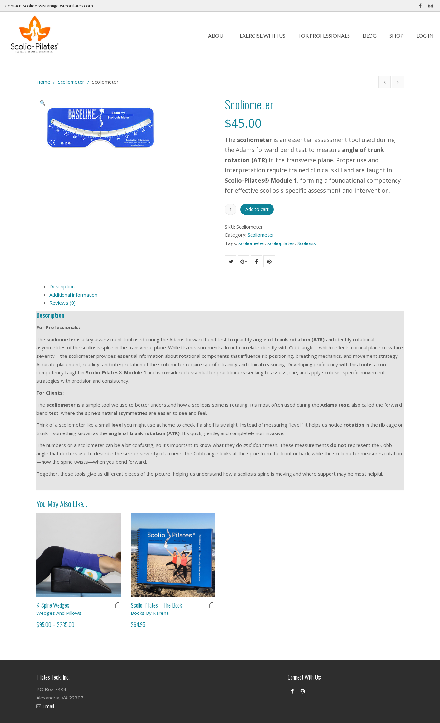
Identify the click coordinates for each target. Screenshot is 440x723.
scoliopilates (281, 243)
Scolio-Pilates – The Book (156, 605)
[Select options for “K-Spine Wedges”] (118, 605)
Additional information (73, 294)
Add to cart (257, 209)
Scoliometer (71, 82)
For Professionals (324, 36)
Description (62, 286)
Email (48, 706)
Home (43, 82)
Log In (425, 36)
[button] (44, 104)
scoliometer (251, 243)
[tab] (226, 286)
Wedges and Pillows (58, 613)
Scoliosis (306, 243)
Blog (370, 36)
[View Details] (78, 555)
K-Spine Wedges (52, 605)
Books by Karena (150, 613)
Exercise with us (262, 36)
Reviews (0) (62, 303)
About (217, 36)
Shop (396, 36)
